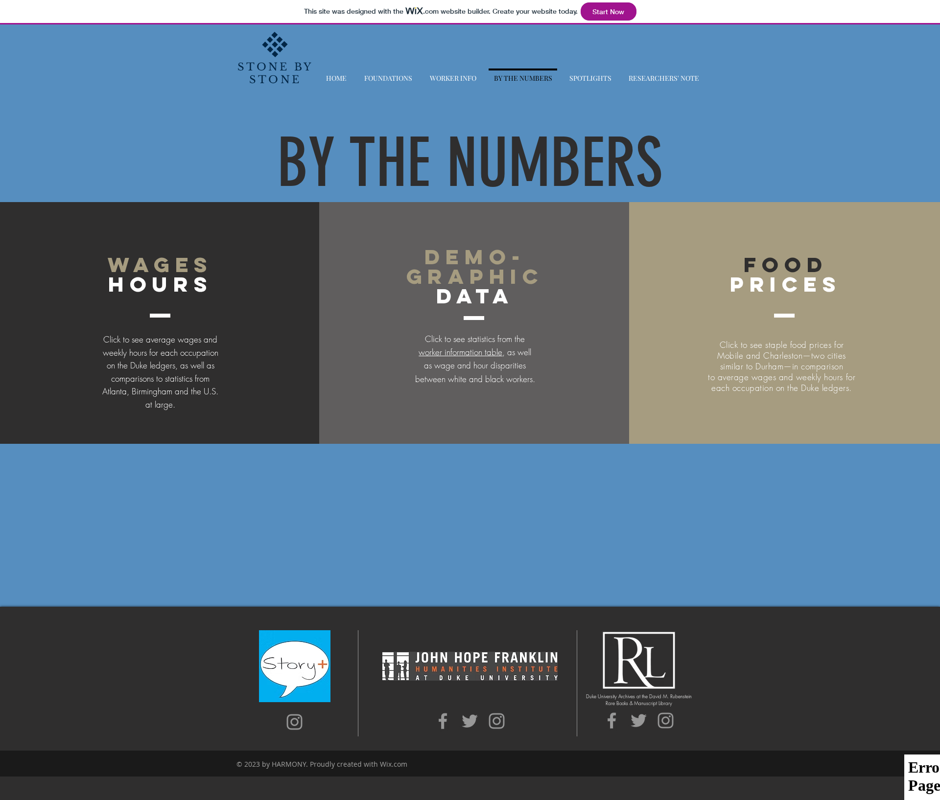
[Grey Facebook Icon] (442, 720)
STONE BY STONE (275, 73)
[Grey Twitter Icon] (469, 720)
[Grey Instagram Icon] (294, 721)
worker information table (460, 352)
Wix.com (393, 764)
